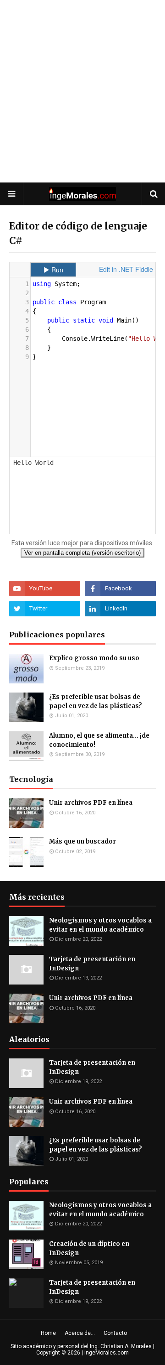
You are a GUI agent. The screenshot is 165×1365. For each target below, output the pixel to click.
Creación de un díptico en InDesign (89, 1248)
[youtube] (44, 588)
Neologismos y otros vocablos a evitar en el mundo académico (100, 925)
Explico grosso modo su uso (94, 658)
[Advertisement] (82, 91)
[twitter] (44, 608)
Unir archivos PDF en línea (90, 803)
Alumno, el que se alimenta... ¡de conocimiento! (99, 740)
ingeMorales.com (106, 1352)
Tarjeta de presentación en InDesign (92, 963)
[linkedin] (120, 608)
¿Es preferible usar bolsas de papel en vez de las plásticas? (95, 701)
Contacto (115, 1333)
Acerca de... (80, 1333)
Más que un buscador (82, 841)
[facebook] (120, 588)
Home (48, 1333)
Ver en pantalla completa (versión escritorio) (82, 552)
